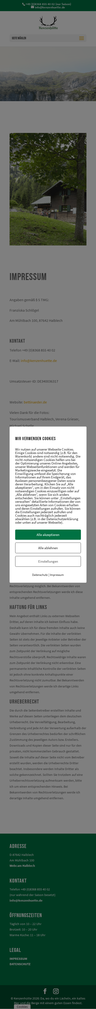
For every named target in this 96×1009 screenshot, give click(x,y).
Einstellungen (48, 561)
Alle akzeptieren (48, 534)
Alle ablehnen (48, 547)
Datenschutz (40, 575)
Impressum (57, 575)
